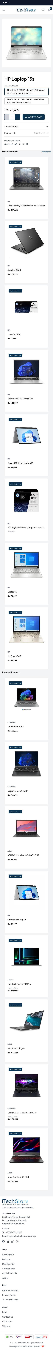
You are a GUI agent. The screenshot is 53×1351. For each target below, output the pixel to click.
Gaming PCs (8, 1254)
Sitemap (6, 1326)
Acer (10, 1173)
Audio (5, 1277)
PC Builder (7, 1321)
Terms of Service (10, 1299)
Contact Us (7, 1316)
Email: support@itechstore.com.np (19, 1236)
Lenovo (11, 722)
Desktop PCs (8, 1263)
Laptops (6, 1259)
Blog (4, 1312)
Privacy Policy (9, 1295)
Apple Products (9, 1273)
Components (8, 1268)
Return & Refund (10, 1290)
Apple (10, 980)
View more (46, 151)
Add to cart (35, 117)
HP (8, 201)
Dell (9, 1044)
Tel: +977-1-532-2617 (12, 1232)
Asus (10, 851)
